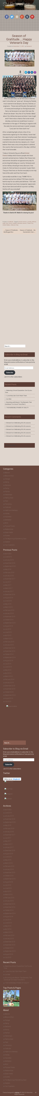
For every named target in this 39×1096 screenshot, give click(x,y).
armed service (23, 221)
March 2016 (8, 607)
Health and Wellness (11, 510)
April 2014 (8, 673)
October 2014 (9, 654)
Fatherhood (8, 494)
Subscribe (9, 372)
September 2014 (10, 657)
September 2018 (10, 566)
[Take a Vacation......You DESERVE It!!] (11, 998)
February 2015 (9, 642)
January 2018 (9, 576)
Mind (6, 523)
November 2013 (10, 689)
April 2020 (8, 553)
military (15, 223)
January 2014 (9, 682)
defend (34, 221)
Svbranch (29, 46)
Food (6, 501)
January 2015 (9, 645)
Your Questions (10, 545)
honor (10, 223)
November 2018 (10, 563)
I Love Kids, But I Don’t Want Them (16, 395)
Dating (7, 482)
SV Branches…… (19, 4)
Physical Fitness (10, 526)
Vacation (7, 542)
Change (7, 479)
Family (7, 488)
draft (4, 223)
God (7, 223)
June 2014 (8, 667)
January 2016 (9, 613)
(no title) (8, 399)
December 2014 (10, 648)
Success (7, 535)
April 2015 (8, 635)
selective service (22, 223)
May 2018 (8, 569)
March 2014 (8, 676)
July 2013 (8, 701)
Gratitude (10, 221)
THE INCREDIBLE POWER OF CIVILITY (17, 407)
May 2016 (8, 604)
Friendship (8, 504)
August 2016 (9, 598)
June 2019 (8, 557)
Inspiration (8, 516)
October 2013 (9, 692)
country (29, 221)
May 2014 (8, 670)
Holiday (7, 513)
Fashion (7, 491)
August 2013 (9, 698)
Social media (9, 532)
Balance (7, 472)
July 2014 (8, 664)
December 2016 (10, 594)
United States (6, 225)
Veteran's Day (14, 225)
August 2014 (9, 660)
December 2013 (10, 686)
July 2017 (8, 582)
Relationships (9, 529)
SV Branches (10, 445)
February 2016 (9, 610)
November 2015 (10, 616)
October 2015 (9, 620)
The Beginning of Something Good (15, 539)
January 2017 (9, 591)
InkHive (17, 1092)
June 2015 (8, 632)
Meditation (8, 520)
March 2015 (8, 638)
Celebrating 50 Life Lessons (22, 423)
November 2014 (10, 651)
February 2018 (9, 572)
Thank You (30, 223)
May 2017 (8, 585)
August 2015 (9, 626)
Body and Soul (9, 476)
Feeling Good (9, 498)
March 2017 (8, 588)
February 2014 (9, 679)
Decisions (8, 485)
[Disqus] (19, 262)
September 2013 (10, 695)
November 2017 (10, 579)
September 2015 (10, 623)
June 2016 (8, 601)
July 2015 (8, 629)
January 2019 (9, 560)
